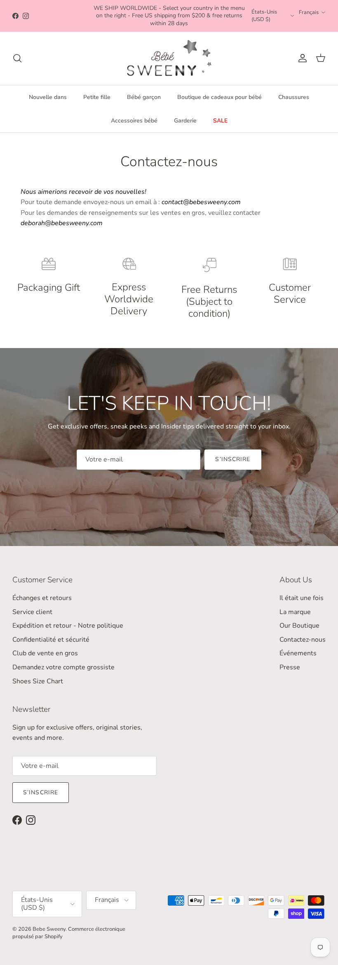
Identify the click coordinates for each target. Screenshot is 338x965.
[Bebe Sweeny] (169, 58)
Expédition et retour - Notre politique (67, 625)
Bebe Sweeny (49, 929)
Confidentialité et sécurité (50, 639)
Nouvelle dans (48, 97)
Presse (289, 667)
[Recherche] (17, 58)
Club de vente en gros (45, 653)
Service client (32, 612)
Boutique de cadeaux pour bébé (219, 97)
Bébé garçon (144, 97)
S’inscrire (232, 459)
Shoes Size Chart (37, 681)
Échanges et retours (42, 598)
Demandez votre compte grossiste (63, 667)
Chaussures (293, 97)
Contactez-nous (302, 639)
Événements (298, 653)
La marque (295, 612)
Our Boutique (299, 625)
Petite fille (96, 97)
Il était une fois (301, 598)
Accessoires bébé (134, 121)
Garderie (185, 121)
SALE (220, 121)
